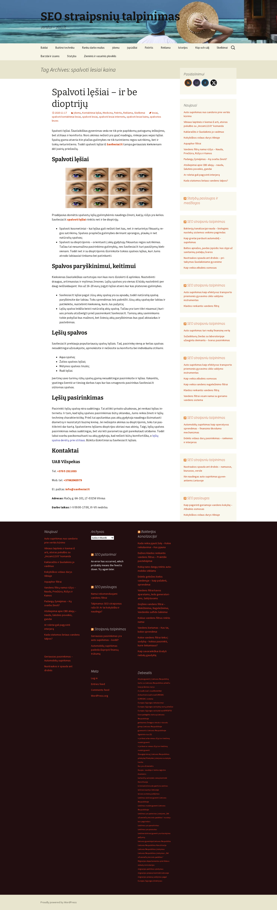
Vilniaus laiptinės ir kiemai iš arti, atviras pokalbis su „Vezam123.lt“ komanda (59, 552)
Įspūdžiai (132, 47)
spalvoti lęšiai (76, 219)
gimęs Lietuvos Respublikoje (150, 726)
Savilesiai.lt (115, 144)
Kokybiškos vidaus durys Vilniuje (202, 137)
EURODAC (160, 695)
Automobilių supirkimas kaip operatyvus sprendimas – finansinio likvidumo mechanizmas (206, 428)
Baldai (44, 47)
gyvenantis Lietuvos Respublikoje (152, 730)
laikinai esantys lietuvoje (148, 790)
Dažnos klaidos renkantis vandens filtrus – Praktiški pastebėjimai (152, 557)
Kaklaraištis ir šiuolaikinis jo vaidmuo (204, 131)
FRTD (167, 710)
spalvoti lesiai (90, 116)
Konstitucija (143, 782)
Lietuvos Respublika (162, 841)
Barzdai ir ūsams (50, 56)
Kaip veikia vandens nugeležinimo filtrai (206, 384)
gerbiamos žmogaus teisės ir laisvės (153, 722)
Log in (94, 678)
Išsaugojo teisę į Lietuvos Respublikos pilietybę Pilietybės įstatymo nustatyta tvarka (154, 758)
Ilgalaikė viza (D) (145, 734)
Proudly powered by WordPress (59, 902)
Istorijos (183, 47)
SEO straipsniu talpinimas (206, 221)
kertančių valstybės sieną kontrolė (152, 778)
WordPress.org (99, 695)
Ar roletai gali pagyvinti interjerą (202, 174)
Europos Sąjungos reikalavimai (151, 703)
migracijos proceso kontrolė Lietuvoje (153, 873)
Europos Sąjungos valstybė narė (151, 710)
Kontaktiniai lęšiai (91, 112)
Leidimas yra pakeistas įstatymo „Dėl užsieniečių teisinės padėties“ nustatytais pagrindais (154, 817)
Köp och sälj (202, 47)
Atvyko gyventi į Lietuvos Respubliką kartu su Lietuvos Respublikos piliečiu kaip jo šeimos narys (154, 683)
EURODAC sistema (145, 699)
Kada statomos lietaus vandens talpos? (206, 180)
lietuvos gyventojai (146, 841)
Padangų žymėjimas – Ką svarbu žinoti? (205, 159)
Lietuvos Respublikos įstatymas (151, 849)
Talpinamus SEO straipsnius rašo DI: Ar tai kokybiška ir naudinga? (106, 607)
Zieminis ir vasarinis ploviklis (100, 56)
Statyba (71, 56)
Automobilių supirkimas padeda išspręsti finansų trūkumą (105, 649)
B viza (145, 691)
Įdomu (115, 47)
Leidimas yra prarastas (147, 829)
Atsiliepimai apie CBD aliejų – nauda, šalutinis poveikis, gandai (60, 615)
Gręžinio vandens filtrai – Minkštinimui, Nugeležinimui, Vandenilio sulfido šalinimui (153, 608)
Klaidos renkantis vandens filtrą (201, 306)
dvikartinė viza (144, 695)
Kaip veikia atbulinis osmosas (200, 267)
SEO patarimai (105, 554)
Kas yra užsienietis (146, 766)
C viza (150, 691)
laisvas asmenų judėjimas (149, 794)
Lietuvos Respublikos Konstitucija (152, 845)
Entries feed (98, 684)
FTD (170, 710)
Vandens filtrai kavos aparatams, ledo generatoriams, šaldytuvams (154, 594)
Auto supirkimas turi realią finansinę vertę (207, 330)
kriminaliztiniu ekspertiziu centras (153, 786)
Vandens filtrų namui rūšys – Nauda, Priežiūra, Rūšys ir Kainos (60, 591)
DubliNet (158, 691)
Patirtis (149, 47)
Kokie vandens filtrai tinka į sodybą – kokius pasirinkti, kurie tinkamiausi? (153, 641)
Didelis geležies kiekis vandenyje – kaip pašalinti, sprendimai (152, 580)
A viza (140, 691)
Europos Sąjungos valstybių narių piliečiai (155, 706)
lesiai (155, 112)
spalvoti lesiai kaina (137, 116)
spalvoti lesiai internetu (112, 116)
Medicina (108, 112)
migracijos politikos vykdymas (150, 869)
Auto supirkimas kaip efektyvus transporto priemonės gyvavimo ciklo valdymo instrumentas (208, 296)
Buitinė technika (64, 47)
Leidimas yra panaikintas (148, 825)
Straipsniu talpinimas (110, 629)
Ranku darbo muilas (93, 47)
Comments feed (100, 690)
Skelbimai (222, 47)
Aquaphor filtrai (192, 143)
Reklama (166, 47)
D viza (153, 695)
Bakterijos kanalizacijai (147, 533)
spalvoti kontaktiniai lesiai (66, 116)
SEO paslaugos (198, 498)
